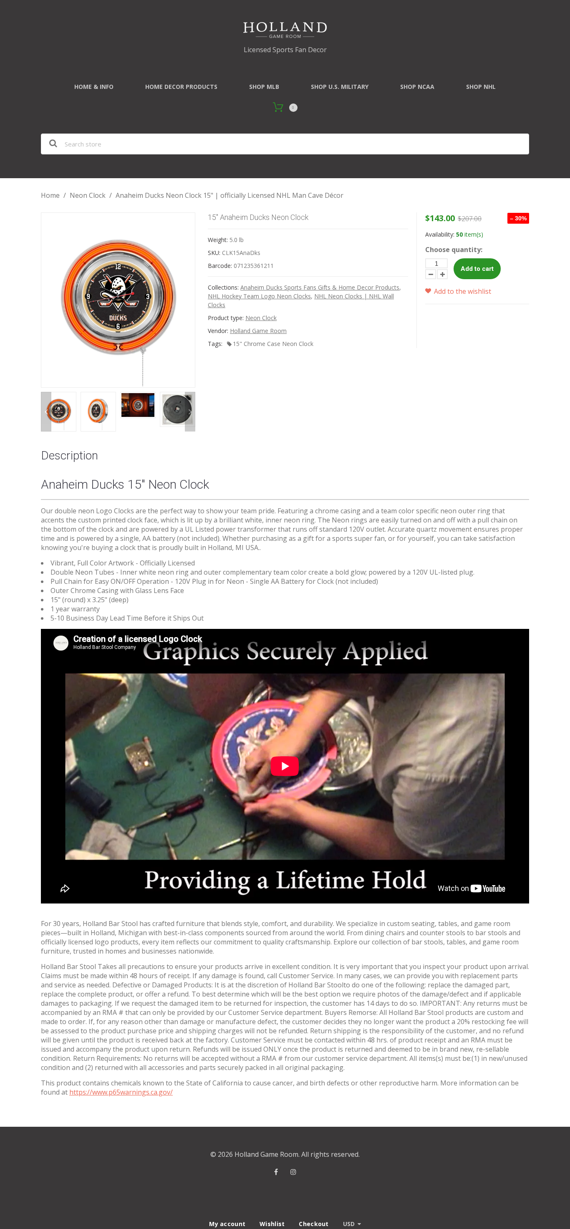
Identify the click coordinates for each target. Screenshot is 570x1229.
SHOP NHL (481, 87)
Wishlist (272, 1224)
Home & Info (93, 87)
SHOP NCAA (417, 87)
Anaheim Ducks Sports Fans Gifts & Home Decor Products (319, 287)
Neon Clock (88, 195)
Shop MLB (264, 87)
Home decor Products (181, 87)
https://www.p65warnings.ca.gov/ (121, 1092)
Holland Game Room (258, 331)
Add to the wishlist (461, 291)
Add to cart (477, 269)
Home (50, 195)
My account (227, 1224)
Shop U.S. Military (339, 87)
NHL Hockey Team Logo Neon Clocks (259, 296)
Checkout (313, 1224)
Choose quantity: (453, 249)
